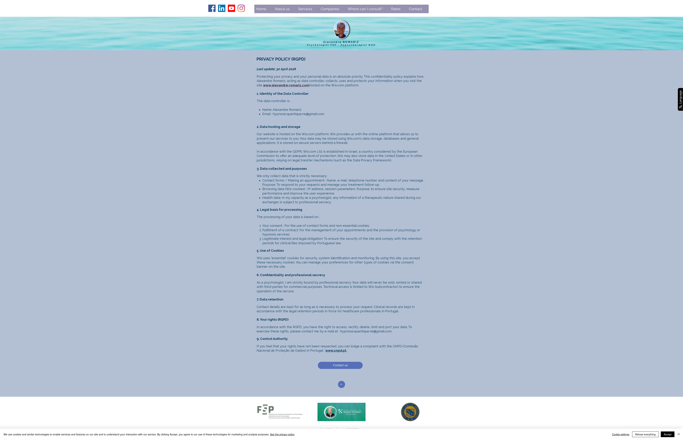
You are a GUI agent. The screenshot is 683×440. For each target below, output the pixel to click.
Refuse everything (645, 434)
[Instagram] (241, 8)
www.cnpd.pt (335, 350)
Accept (667, 434)
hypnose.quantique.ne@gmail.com (298, 114)
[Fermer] (679, 434)
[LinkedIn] (221, 8)
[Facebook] (212, 8)
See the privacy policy (282, 434)
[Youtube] (231, 8)
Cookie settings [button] (620, 434)
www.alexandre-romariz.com (286, 85)
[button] (285, 10)
